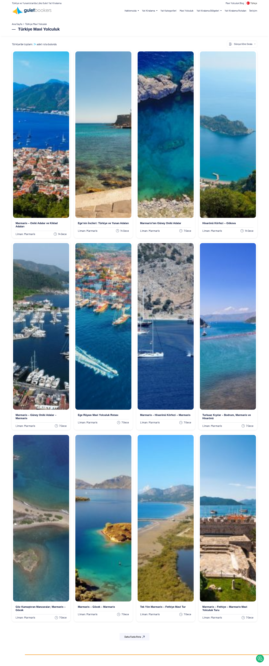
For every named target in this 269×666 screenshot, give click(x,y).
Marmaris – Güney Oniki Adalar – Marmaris (36, 417)
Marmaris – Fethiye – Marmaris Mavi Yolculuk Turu (224, 608)
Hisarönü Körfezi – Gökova (219, 223)
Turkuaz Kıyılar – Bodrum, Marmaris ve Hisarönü (226, 417)
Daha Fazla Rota (132, 636)
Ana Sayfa (17, 23)
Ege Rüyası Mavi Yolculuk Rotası (98, 415)
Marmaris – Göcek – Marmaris (96, 606)
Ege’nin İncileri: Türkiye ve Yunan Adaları (103, 223)
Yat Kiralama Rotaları (235, 10)
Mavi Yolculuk (186, 10)
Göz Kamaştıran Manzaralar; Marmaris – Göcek (41, 608)
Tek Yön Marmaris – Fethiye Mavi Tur (163, 606)
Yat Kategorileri (168, 10)
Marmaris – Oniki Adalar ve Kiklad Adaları (37, 225)
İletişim (253, 10)
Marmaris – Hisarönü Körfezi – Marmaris (165, 415)
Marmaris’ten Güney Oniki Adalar (160, 223)
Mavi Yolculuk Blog (235, 3)
